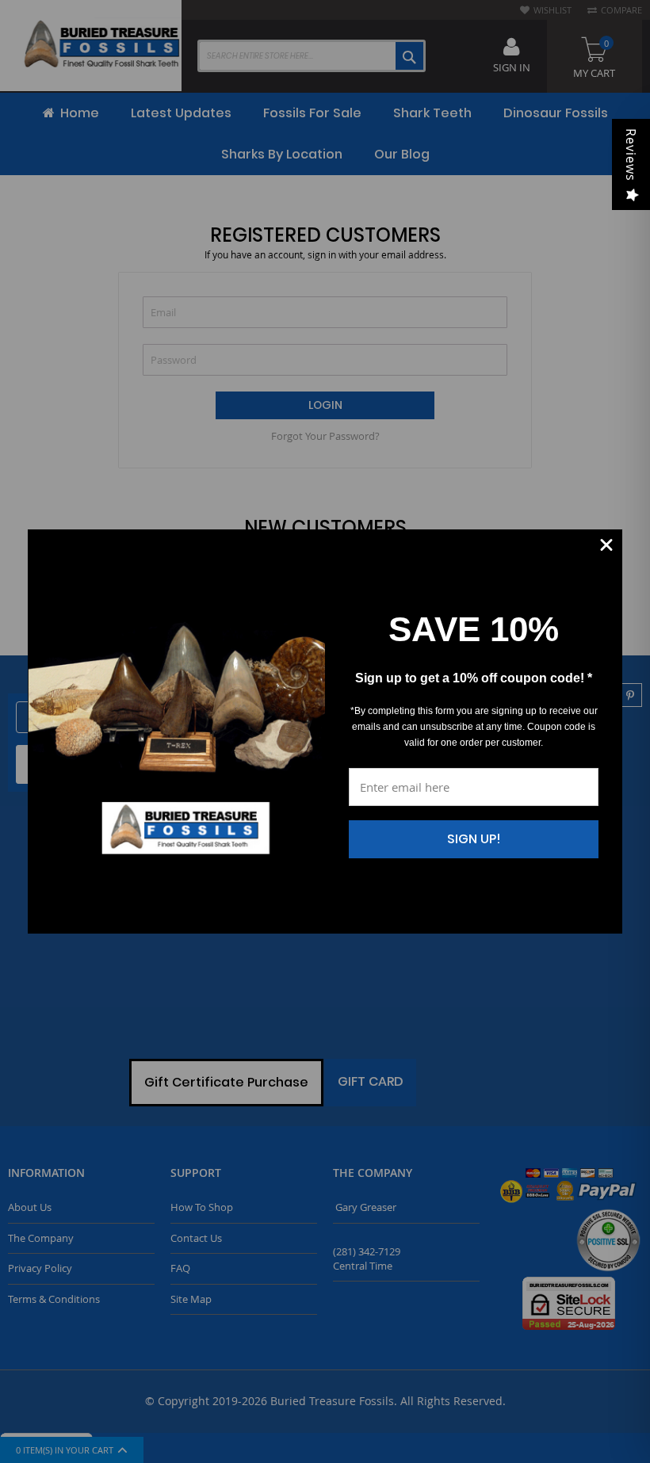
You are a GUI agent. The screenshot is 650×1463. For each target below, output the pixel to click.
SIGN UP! (474, 839)
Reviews (631, 154)
